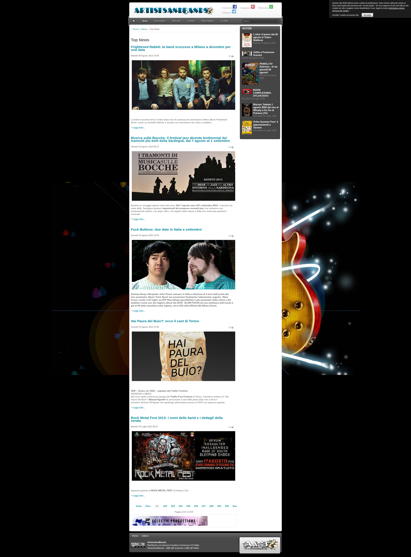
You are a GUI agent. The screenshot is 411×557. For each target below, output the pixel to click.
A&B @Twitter (192, 548)
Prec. (148, 506)
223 (173, 506)
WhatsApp (263, 8)
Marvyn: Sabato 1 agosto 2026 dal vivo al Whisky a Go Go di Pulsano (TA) (266, 108)
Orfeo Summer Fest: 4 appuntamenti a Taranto (265, 124)
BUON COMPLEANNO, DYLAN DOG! (262, 93)
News (144, 29)
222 (165, 506)
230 (227, 506)
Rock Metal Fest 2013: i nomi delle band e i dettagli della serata (177, 419)
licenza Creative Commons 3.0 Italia (180, 545)
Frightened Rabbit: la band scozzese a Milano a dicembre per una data (181, 48)
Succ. (236, 506)
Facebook (227, 8)
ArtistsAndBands (155, 548)
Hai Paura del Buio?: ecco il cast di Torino (165, 321)
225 (188, 506)
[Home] (134, 21)
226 (196, 506)
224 (181, 506)
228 (211, 506)
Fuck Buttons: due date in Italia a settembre (166, 229)
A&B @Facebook (174, 548)
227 (204, 506)
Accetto (367, 15)
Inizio (139, 506)
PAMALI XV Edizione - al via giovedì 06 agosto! (268, 68)
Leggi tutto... (139, 127)
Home (135, 29)
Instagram (245, 8)
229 (219, 506)
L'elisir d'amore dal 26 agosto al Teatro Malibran (265, 37)
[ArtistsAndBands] (171, 9)
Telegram (227, 12)
